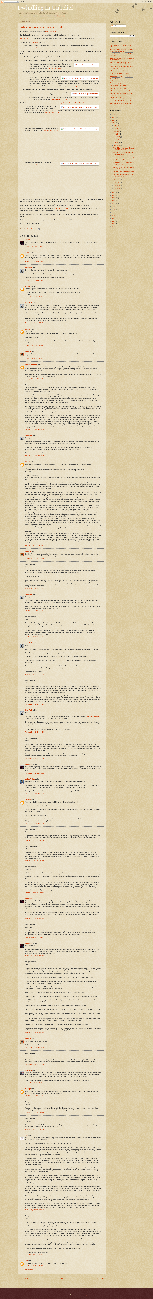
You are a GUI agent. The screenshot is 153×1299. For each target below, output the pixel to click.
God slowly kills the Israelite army (123, 157)
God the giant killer (119, 160)
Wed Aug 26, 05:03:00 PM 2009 (34, 956)
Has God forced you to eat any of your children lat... (123, 175)
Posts (114, 26)
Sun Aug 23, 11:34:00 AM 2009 (34, 455)
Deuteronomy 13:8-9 (51, 130)
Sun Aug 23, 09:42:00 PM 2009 (34, 545)
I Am (26, 1135)
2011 (114, 195)
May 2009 (117, 137)
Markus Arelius (30, 779)
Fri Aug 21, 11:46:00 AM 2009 (34, 280)
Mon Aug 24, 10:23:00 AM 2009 (34, 637)
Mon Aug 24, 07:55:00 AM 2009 (34, 588)
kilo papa (28, 1089)
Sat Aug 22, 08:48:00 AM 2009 (34, 379)
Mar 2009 (117, 131)
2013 (114, 201)
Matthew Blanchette (31, 364)
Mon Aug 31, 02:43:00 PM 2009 (34, 1129)
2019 (114, 218)
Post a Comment (28, 1269)
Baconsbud (28, 240)
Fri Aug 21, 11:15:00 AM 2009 (34, 261)
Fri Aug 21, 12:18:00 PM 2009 (34, 297)
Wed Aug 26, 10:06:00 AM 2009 (34, 892)
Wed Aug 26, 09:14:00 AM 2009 (34, 840)
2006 (114, 114)
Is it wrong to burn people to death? (120, 100)
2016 (114, 209)
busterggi (28, 351)
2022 (114, 224)
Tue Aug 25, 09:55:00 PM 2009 (34, 823)
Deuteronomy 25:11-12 (93, 716)
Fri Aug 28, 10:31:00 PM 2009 (34, 1083)
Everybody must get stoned (118, 88)
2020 (114, 221)
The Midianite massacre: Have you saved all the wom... (123, 148)
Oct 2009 (117, 183)
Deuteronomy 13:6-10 (75, 86)
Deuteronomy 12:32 (31, 48)
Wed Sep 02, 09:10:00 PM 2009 (34, 1210)
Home (62, 1278)
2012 (114, 198)
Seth (26, 1260)
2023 (114, 227)
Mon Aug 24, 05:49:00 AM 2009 (34, 558)
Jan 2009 (117, 125)
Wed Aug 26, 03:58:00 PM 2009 (34, 937)
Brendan (27, 252)
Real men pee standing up (118, 85)
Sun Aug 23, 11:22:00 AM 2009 (34, 429)
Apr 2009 (117, 134)
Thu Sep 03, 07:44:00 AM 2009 (34, 1254)
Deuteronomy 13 (25, 38)
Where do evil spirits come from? (120, 76)
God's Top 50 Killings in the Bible (120, 73)
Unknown (28, 329)
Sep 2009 (117, 180)
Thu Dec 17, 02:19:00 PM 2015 (34, 1266)
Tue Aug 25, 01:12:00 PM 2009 (34, 773)
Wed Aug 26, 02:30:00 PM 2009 (34, 918)
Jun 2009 (117, 140)
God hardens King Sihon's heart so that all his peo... (123, 163)
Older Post (101, 1278)
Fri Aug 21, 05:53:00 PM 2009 (34, 358)
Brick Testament (50, 31)
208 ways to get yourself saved (119, 83)
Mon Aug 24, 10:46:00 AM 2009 (34, 674)
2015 (114, 206)
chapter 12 (35, 42)
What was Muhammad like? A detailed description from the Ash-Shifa (121, 63)
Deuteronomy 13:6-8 (52, 112)
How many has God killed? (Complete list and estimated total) (121, 50)
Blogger (86, 1295)
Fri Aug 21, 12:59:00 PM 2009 (34, 323)
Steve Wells (31, 229)
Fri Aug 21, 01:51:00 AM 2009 (34, 247)
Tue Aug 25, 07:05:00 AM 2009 (34, 704)
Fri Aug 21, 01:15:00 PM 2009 (34, 345)
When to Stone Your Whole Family (42, 27)
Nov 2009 (117, 185)
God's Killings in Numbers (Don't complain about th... (123, 153)
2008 (114, 120)
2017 (114, 212)
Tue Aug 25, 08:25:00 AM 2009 (34, 758)
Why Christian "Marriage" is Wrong (120, 98)
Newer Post (23, 1278)
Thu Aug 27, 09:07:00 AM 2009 (34, 1064)
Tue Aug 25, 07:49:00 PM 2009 (34, 793)
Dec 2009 (117, 188)
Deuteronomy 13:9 (30, 165)
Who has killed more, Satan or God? (121, 71)
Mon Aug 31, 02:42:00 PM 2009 (34, 1112)
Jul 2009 (116, 142)
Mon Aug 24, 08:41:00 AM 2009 (34, 611)
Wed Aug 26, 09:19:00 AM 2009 (34, 860)
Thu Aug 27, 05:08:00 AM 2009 (34, 1047)
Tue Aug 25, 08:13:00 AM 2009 (34, 732)
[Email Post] (38, 229)
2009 (114, 123)
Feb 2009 (117, 128)
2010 (114, 192)
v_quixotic (28, 1070)
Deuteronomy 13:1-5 (55, 68)
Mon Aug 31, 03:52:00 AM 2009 (34, 1096)
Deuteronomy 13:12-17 (60, 99)
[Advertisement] (127, 245)
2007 (114, 117)
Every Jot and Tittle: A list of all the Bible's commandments (120, 46)
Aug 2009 (117, 145)
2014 (114, 204)
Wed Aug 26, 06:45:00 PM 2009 (34, 1032)
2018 (114, 215)
